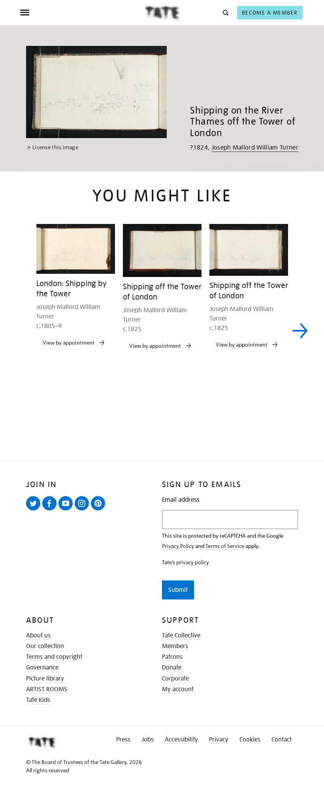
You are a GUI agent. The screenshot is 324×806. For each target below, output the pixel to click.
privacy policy (192, 562)
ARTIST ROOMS (46, 689)
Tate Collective (181, 635)
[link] (52, 147)
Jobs (147, 739)
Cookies (249, 739)
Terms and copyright (54, 657)
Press (123, 739)
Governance (42, 667)
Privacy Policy (178, 546)
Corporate (175, 679)
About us (38, 635)
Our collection (45, 646)
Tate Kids (38, 700)
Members (175, 646)
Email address (181, 500)
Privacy (218, 739)
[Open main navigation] (82, 12)
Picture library (45, 679)
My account (178, 689)
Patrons (172, 657)
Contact (281, 739)
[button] (225, 12)
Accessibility (181, 739)
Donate (171, 667)
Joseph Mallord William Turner (254, 148)
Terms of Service (224, 546)
